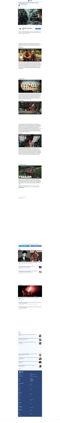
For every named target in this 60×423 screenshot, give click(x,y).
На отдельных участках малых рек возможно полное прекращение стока (26, 272)
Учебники (31, 393)
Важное (19, 249)
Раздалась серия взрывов (21, 299)
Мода (30, 414)
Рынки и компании (20, 407)
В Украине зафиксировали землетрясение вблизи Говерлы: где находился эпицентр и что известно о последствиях (29, 307)
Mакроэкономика (31, 407)
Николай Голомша (20, 359)
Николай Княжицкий (20, 355)
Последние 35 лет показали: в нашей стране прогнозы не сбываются (26, 334)
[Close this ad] (59, 419)
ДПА (30, 394)
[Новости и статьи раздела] (19, 248)
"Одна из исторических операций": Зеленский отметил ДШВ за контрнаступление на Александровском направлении (29, 302)
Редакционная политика (20, 198)
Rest (19, 331)
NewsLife (25, 5)
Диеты (19, 404)
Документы (31, 375)
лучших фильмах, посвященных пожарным (33, 185)
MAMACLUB (31, 410)
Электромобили (31, 399)
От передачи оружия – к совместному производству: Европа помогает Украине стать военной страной (28, 358)
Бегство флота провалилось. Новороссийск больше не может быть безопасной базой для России (28, 361)
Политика (31, 378)
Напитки (31, 403)
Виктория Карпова (20, 366)
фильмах (28, 33)
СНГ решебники (20, 396)
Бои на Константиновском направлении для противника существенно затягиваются (27, 342)
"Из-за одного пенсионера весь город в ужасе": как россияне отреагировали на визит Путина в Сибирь (26, 266)
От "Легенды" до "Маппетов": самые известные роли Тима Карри (25, 263)
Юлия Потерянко (22, 5)
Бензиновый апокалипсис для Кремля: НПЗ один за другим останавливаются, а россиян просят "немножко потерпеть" (28, 338)
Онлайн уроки (20, 394)
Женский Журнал (20, 415)
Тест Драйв (20, 399)
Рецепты (19, 403)
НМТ (30, 395)
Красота (19, 414)
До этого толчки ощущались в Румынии (22, 308)
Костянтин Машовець (20, 343)
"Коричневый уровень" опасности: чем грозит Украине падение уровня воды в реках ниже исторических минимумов (28, 271)
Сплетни (31, 413)
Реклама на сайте (20, 375)
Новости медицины (20, 410)
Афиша (19, 413)
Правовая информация (21, 374)
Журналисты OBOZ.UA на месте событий (34, 376)
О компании (20, 373)
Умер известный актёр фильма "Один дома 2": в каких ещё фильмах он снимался (29, 262)
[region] (30, 38)
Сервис (30, 400)
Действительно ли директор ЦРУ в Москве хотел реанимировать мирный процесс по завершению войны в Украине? (27, 354)
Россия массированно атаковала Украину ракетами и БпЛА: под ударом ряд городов (28, 298)
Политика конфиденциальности (33, 374)
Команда (31, 373)
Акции (19, 400)
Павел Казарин (20, 335)
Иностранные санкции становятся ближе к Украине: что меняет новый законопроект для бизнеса (27, 365)
